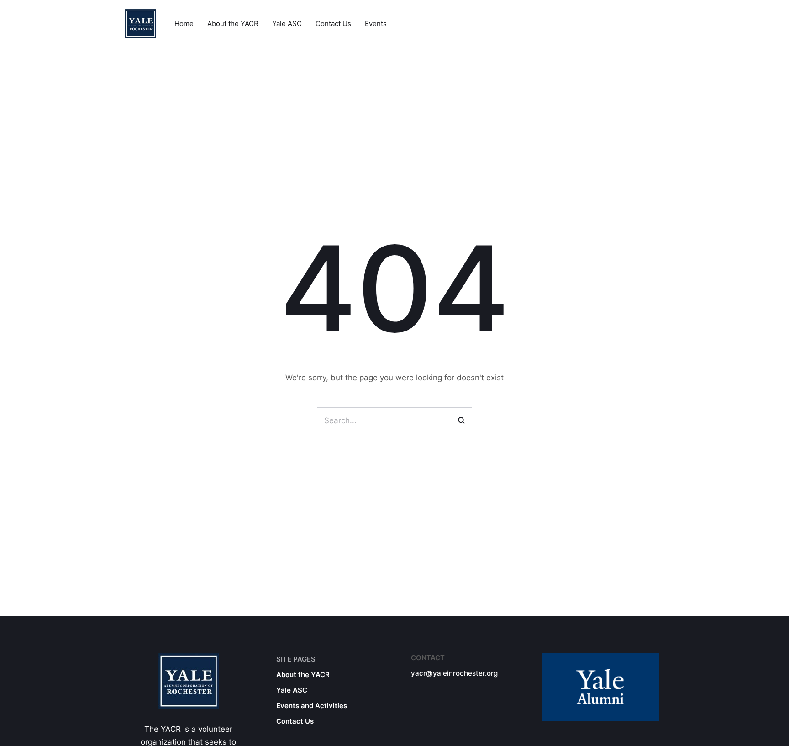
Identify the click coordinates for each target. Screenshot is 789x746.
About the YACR (303, 674)
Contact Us (295, 721)
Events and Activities (311, 705)
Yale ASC (291, 690)
